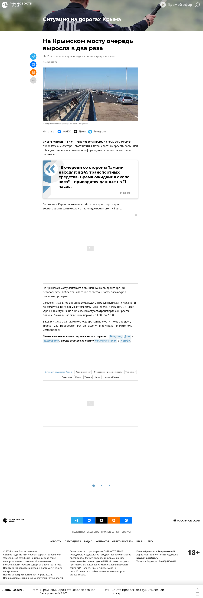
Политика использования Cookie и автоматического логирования (32, 569)
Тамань (88, 377)
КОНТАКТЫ (102, 542)
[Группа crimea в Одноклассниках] (114, 520)
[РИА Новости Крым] (17, 5)
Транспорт (130, 372)
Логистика (67, 377)
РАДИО (88, 542)
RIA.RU (140, 542)
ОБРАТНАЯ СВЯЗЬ (122, 542)
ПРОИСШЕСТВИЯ (110, 532)
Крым (97, 377)
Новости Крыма (111, 377)
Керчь (78, 377)
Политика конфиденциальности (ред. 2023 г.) (28, 575)
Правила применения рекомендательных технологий (33, 578)
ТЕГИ (151, 542)
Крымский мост (83, 372)
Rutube (125, 341)
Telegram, (116, 337)
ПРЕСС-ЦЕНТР (73, 542)
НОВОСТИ (55, 542)
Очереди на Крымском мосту (108, 372)
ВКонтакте (51, 341)
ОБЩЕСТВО (93, 532)
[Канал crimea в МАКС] (126, 520)
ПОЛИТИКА (78, 532)
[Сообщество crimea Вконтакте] (89, 520)
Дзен (127, 337)
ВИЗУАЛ (126, 532)
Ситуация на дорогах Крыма (58, 372)
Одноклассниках (105, 341)
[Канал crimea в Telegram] (77, 520)
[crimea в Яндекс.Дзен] (101, 520)
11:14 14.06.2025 (50, 62)
